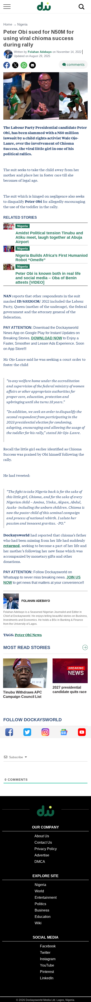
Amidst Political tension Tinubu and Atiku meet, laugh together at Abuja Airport (49, 237)
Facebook (48, 946)
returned (11, 545)
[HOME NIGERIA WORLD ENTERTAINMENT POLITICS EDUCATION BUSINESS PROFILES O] (45, 6)
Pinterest (47, 972)
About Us (41, 836)
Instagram (47, 959)
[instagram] (45, 732)
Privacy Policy (45, 849)
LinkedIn (46, 978)
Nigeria (22, 24)
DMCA (39, 861)
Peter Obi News (28, 634)
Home (7, 24)
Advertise (41, 855)
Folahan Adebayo (40, 52)
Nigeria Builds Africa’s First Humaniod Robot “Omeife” (51, 257)
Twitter (45, 952)
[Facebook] (6, 65)
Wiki (38, 923)
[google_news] (64, 732)
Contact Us (43, 842)
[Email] (32, 65)
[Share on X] (15, 65)
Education (43, 917)
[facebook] (9, 732)
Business (42, 910)
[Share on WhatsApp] (24, 65)
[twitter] (27, 732)
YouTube (47, 965)
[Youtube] (82, 732)
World (39, 891)
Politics (40, 904)
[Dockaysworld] (45, 7)
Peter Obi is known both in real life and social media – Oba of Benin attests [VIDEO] (48, 278)
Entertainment (46, 897)
